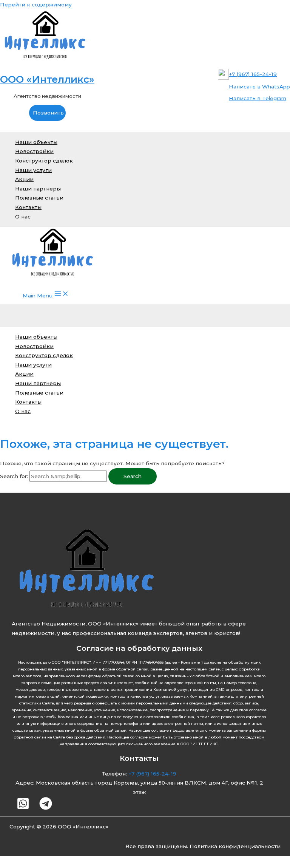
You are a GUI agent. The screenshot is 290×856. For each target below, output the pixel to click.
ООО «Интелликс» (47, 79)
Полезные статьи (39, 198)
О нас (23, 217)
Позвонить (48, 113)
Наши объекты (36, 142)
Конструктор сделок (44, 161)
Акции (24, 179)
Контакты (28, 207)
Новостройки (34, 151)
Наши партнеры (38, 189)
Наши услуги (33, 170)
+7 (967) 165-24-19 (152, 774)
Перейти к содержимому (36, 5)
